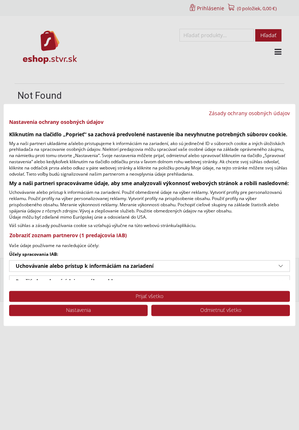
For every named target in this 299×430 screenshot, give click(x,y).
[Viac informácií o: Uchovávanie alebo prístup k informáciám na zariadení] (281, 266)
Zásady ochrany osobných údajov (249, 113)
